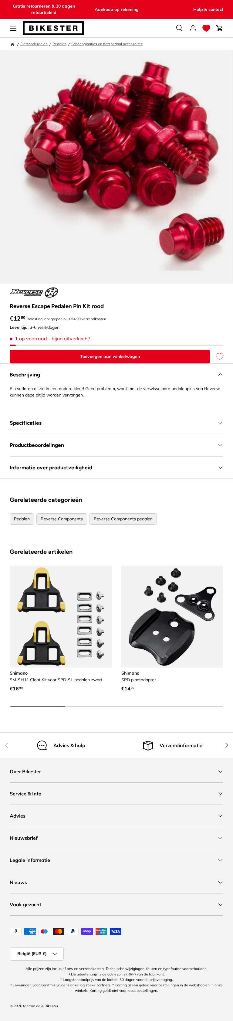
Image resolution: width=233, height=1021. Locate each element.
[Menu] (13, 28)
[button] (206, 28)
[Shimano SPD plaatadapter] (172, 617)
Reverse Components (62, 519)
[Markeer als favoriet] (216, 356)
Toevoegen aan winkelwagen (110, 356)
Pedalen (59, 44)
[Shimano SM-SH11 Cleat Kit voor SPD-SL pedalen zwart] (61, 617)
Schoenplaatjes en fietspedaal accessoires (107, 44)
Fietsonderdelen (34, 44)
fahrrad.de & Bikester (40, 1006)
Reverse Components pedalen (123, 519)
